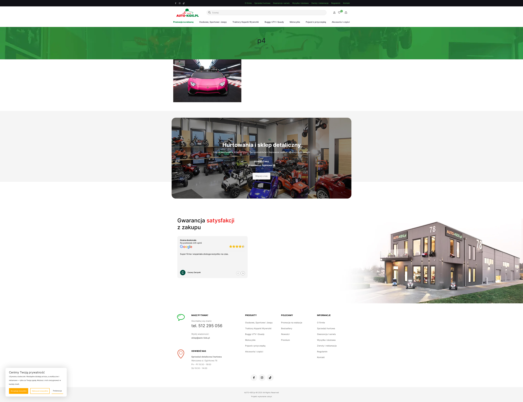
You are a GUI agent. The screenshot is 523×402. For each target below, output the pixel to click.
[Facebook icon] (176, 3)
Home (257, 48)
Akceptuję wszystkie (19, 391)
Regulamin (335, 3)
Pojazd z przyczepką (255, 345)
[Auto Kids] (187, 12)
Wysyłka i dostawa (300, 3)
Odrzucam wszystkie (40, 391)
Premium (285, 340)
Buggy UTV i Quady (254, 334)
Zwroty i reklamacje (320, 3)
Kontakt (346, 3)
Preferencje (57, 391)
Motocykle (250, 340)
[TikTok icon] (184, 3)
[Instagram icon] (180, 3)
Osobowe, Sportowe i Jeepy (259, 322)
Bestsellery (286, 328)
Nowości (285, 334)
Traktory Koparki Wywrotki (258, 328)
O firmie (248, 3)
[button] (243, 273)
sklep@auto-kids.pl (200, 338)
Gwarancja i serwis (281, 3)
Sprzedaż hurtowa (262, 3)
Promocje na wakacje (291, 322)
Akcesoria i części (254, 351)
